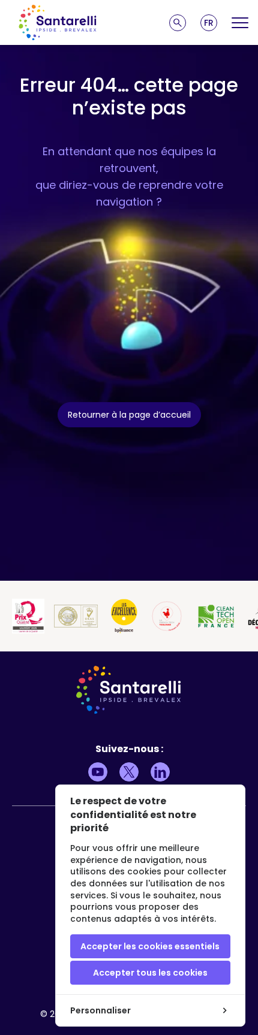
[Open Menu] (240, 23)
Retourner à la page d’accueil (129, 415)
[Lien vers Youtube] (97, 771)
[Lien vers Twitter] (129, 771)
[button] (209, 23)
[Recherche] (177, 22)
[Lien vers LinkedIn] (160, 771)
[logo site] (57, 22)
